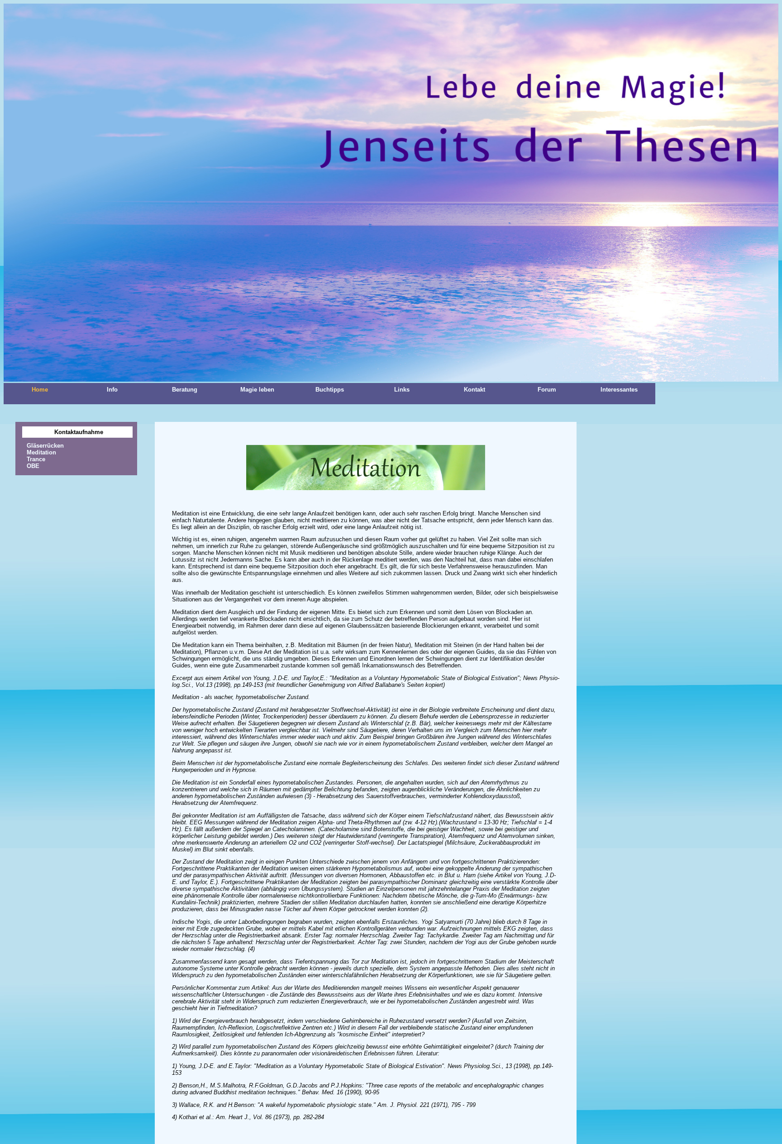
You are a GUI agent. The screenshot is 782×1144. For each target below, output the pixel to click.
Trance (36, 459)
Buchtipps (329, 389)
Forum (547, 389)
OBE (33, 466)
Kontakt (474, 389)
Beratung (184, 389)
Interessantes (619, 389)
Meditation (41, 452)
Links (402, 389)
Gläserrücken (45, 445)
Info (112, 389)
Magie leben (257, 389)
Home (40, 389)
